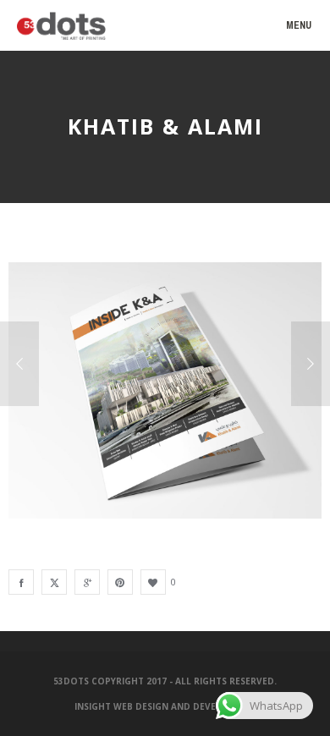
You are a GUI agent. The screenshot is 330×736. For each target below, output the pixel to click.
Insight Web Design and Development (167, 706)
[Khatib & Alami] (21, 582)
